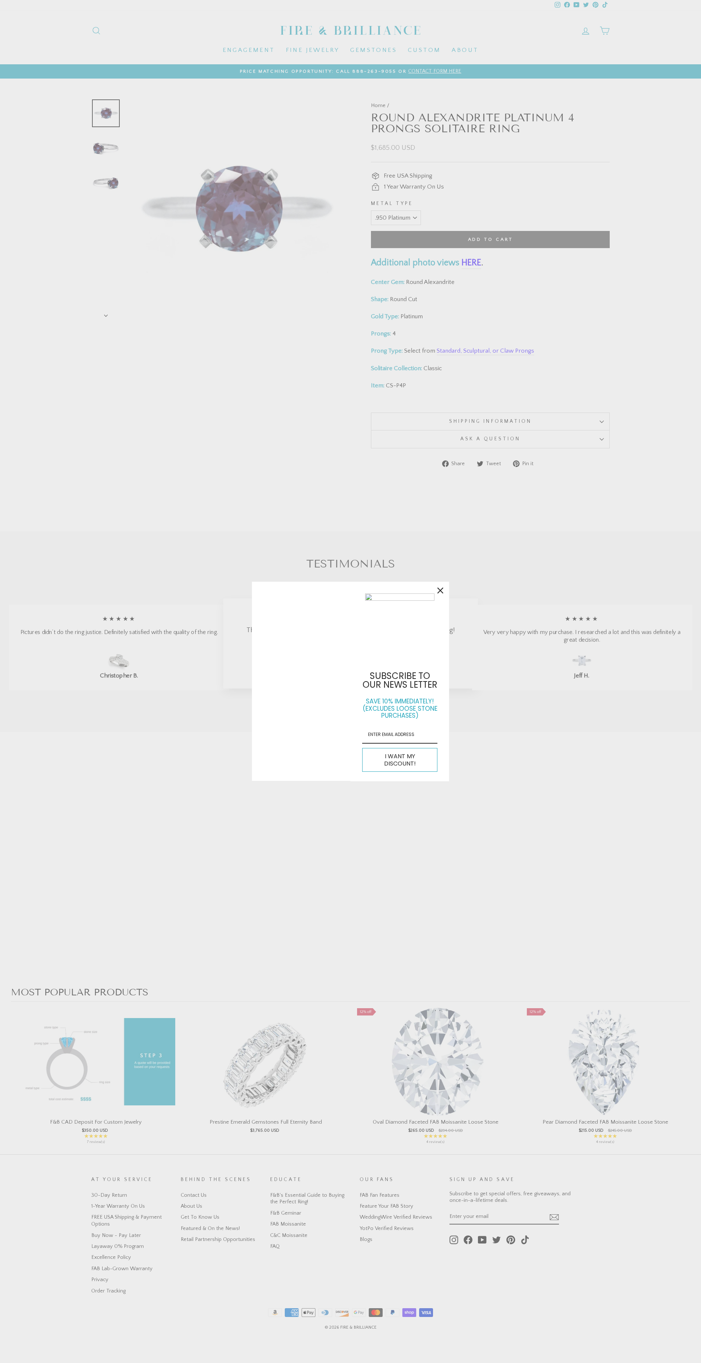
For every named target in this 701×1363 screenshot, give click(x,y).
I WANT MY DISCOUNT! (400, 759)
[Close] (440, 590)
